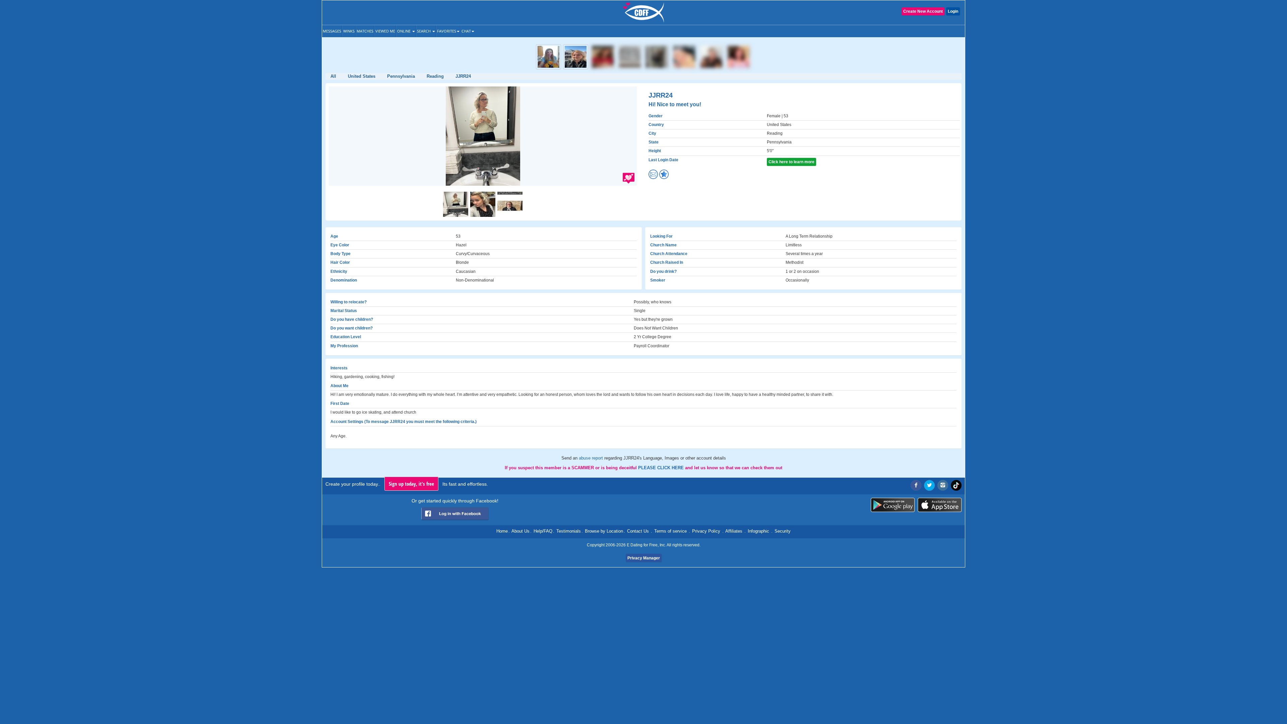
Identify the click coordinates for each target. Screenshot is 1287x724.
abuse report (591, 458)
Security (783, 531)
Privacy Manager (643, 558)
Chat (466, 31)
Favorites (446, 31)
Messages (332, 31)
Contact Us (638, 531)
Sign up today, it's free (411, 483)
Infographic (758, 531)
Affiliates (733, 531)
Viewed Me (385, 31)
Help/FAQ (543, 531)
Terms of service (670, 531)
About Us (520, 531)
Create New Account (923, 11)
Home (502, 531)
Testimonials (568, 531)
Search (424, 31)
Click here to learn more (791, 162)
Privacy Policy (706, 531)
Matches (365, 31)
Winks (349, 31)
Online (404, 31)
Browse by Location (604, 531)
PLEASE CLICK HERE (661, 467)
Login (953, 11)
